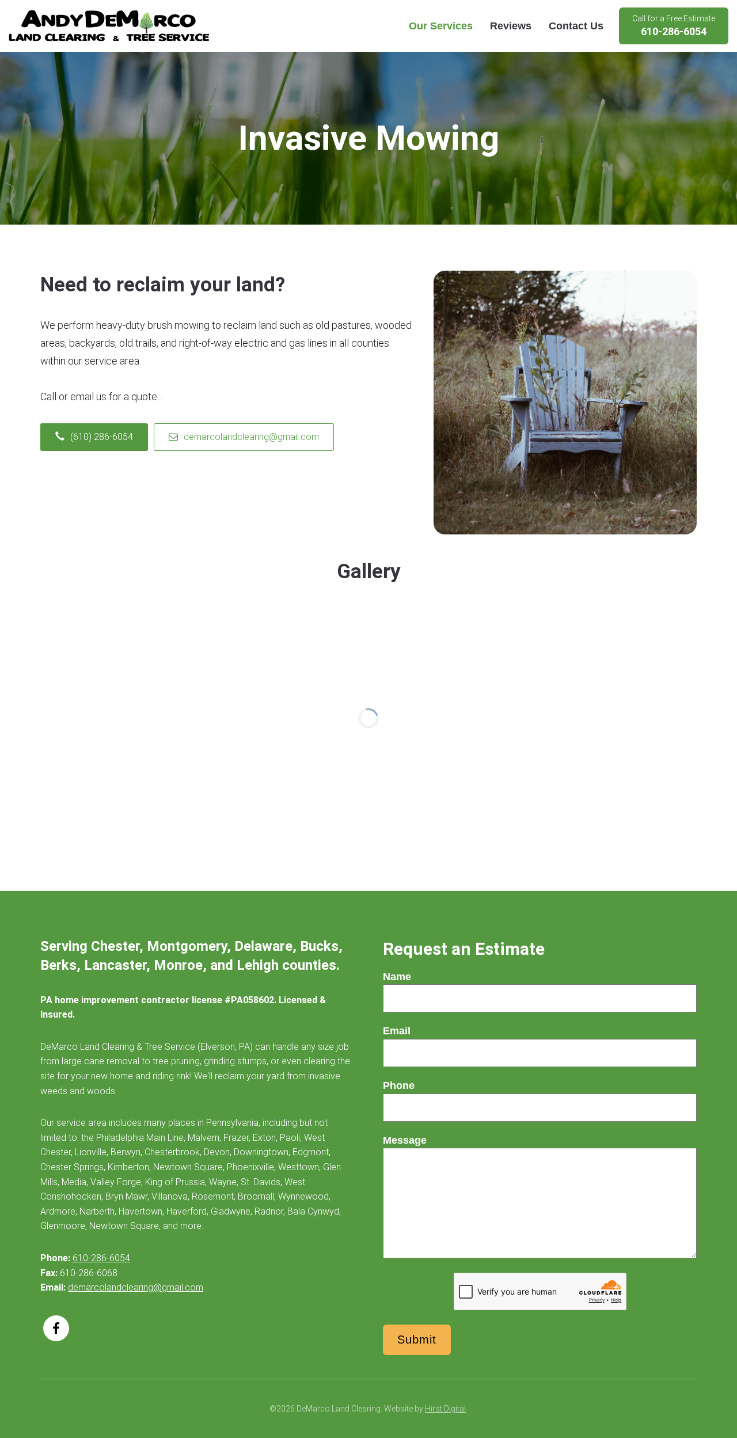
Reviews (510, 26)
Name (397, 976)
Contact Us (576, 26)
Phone (399, 1085)
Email (397, 1031)
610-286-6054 (101, 1258)
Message (405, 1140)
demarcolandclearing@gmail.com (135, 1287)
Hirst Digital (445, 1408)
